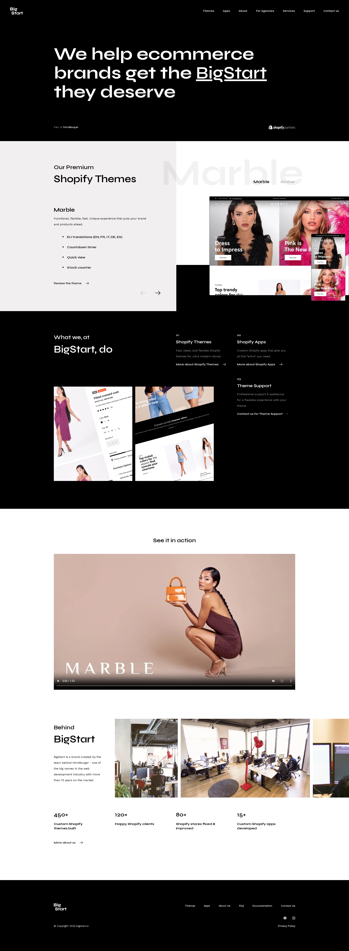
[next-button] (157, 293)
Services (289, 11)
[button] (309, 10)
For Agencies (265, 11)
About (243, 11)
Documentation (262, 905)
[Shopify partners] (282, 127)
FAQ (241, 905)
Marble (261, 181)
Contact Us (288, 905)
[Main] (16, 11)
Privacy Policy (286, 925)
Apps (226, 11)
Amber (287, 181)
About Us (224, 905)
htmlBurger (70, 127)
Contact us (331, 11)
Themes (208, 11)
